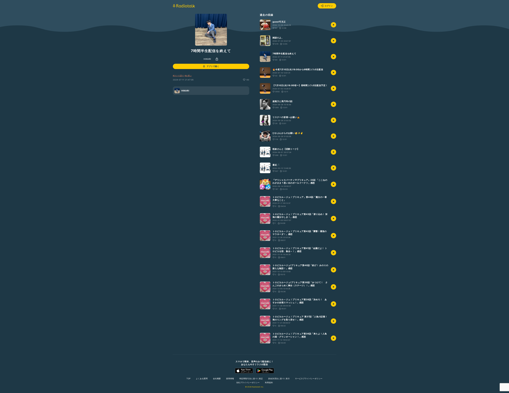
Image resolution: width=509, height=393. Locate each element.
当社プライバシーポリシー (248, 382)
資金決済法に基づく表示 (279, 378)
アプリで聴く (213, 66)
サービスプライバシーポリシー (308, 378)
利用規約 (269, 382)
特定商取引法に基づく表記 (251, 378)
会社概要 (217, 378)
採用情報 (230, 378)
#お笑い (188, 75)
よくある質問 (202, 378)
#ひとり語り (178, 75)
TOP (189, 378)
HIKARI (207, 59)
